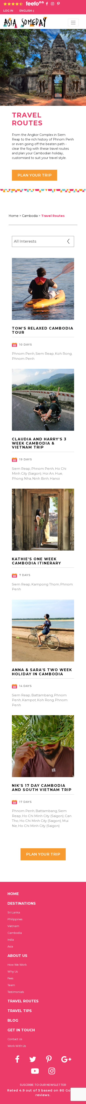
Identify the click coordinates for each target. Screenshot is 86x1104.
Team (11, 985)
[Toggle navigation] (73, 22)
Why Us (12, 971)
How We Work (17, 964)
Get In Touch (21, 1030)
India (10, 939)
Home (13, 894)
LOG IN (8, 10)
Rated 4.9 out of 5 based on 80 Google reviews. (43, 1092)
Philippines (14, 919)
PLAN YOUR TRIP (43, 854)
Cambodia (30, 216)
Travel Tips (19, 1011)
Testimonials (15, 992)
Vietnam (13, 926)
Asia (10, 946)
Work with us (16, 1046)
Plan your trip (34, 175)
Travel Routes (23, 1001)
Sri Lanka (13, 912)
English (25, 10)
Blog (12, 1020)
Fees (10, 978)
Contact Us (14, 1039)
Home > (15, 216)
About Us (17, 956)
